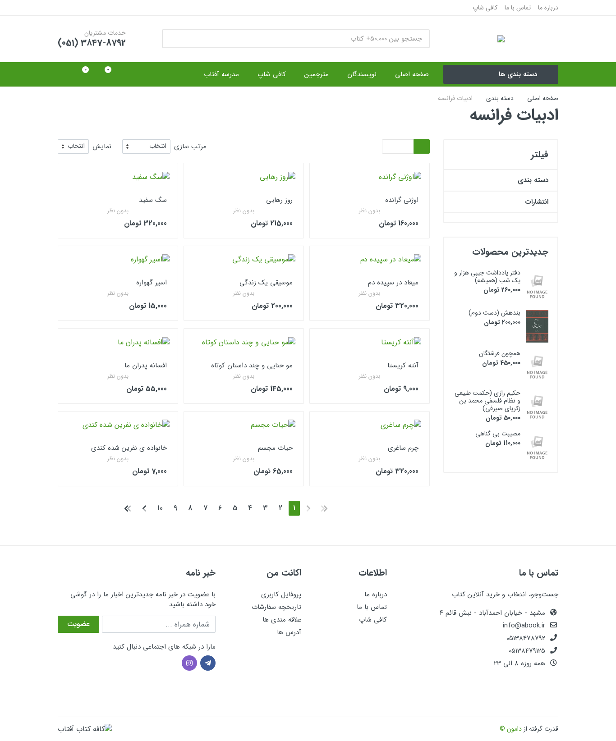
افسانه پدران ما (145, 365)
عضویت (78, 624)
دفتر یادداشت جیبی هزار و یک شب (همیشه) (487, 276)
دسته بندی (500, 98)
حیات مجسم (275, 448)
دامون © (511, 729)
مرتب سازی (190, 147)
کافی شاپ (485, 8)
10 (160, 508)
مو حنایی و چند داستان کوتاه (252, 365)
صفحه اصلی (542, 98)
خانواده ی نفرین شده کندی (129, 448)
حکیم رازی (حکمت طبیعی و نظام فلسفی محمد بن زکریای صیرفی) (487, 400)
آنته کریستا (402, 365)
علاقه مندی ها (281, 619)
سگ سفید (153, 200)
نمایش (101, 147)
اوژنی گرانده (401, 200)
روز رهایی (279, 200)
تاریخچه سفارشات (276, 607)
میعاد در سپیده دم (393, 282)
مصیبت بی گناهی (497, 434)
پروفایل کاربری (281, 594)
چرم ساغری (403, 448)
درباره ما (548, 8)
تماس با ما (518, 8)
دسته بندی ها (518, 74)
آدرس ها (289, 632)
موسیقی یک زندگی (266, 282)
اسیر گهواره (151, 282)
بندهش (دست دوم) (494, 313)
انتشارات (536, 202)
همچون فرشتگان (499, 353)
